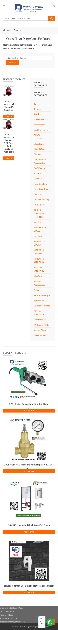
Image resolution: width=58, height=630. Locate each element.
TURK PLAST (40, 335)
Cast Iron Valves (41, 130)
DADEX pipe (39, 168)
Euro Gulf (38, 178)
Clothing (38, 154)
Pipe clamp (39, 300)
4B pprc (37, 109)
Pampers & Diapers (42, 295)
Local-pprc (39, 236)
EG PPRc (38, 173)
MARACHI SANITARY (39, 260)
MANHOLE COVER (39, 243)
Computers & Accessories (40, 161)
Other (36, 290)
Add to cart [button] (9, 117)
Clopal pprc (39, 143)
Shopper (29, 627)
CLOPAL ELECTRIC (39, 137)
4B (35, 103)
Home (8, 30)
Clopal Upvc (39, 149)
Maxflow (38, 276)
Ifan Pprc (38, 222)
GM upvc (38, 194)
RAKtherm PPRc (41, 325)
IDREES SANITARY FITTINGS (39, 213)
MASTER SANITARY (39, 269)
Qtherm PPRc (40, 319)
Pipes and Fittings (42, 305)
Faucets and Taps (42, 189)
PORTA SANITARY (39, 313)
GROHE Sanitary (41, 199)
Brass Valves (39, 124)
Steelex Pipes (40, 330)
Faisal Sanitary (40, 184)
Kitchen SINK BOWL (40, 229)
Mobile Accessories (39, 283)
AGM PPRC (39, 119)
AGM (36, 114)
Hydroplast (39, 204)
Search (12, 62)
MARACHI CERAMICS (39, 252)
